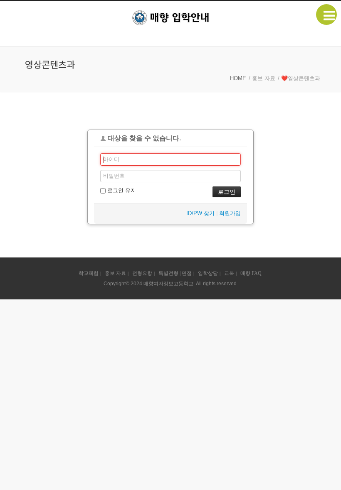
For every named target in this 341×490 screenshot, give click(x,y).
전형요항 (142, 273)
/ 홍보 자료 (262, 78)
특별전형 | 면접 (175, 273)
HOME (238, 78)
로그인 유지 (121, 190)
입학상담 (208, 273)
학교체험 (89, 273)
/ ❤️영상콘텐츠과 (299, 78)
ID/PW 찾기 (200, 213)
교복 (229, 273)
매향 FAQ (251, 273)
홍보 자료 (115, 273)
